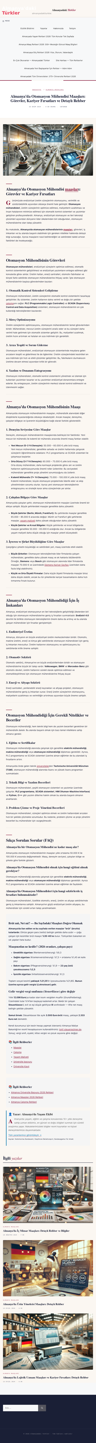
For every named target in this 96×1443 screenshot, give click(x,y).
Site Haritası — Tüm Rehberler (69, 60)
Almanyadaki (64, 10)
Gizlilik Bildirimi (27, 28)
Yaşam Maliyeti (21, 1057)
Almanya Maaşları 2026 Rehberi (27, 1097)
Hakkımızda (58, 28)
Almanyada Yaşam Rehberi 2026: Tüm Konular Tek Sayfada (48, 36)
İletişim (72, 28)
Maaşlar (18, 1047)
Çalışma (18, 1052)
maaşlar (71, 189)
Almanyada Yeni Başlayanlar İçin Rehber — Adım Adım (48, 68)
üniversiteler (43, 766)
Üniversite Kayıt (21, 1066)
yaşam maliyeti (27, 520)
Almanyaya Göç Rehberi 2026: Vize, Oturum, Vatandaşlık (48, 52)
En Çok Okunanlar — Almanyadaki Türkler (31, 60)
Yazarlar (43, 28)
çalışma (10, 303)
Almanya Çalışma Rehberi (24, 1102)
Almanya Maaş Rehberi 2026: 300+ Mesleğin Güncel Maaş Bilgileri (48, 44)
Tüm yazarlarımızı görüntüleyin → (25, 1135)
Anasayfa (36, 89)
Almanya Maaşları (55, 89)
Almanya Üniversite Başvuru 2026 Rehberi (32, 1092)
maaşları (67, 229)
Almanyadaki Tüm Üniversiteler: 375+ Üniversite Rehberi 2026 (48, 76)
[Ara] (42, 1408)
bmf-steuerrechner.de (70, 1029)
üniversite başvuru (23, 1061)
